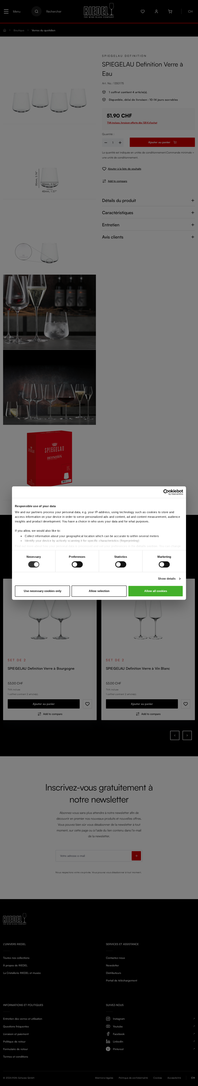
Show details (167, 578)
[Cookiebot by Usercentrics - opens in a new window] (166, 492)
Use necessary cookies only (42, 591)
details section (146, 546)
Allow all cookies (155, 591)
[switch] (77, 564)
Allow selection (99, 591)
